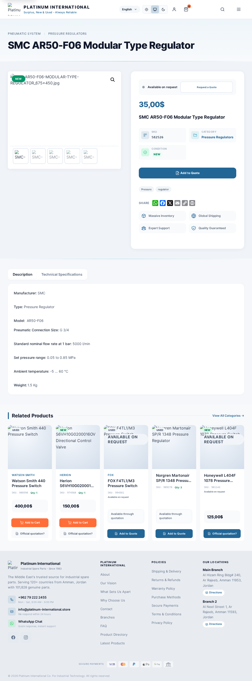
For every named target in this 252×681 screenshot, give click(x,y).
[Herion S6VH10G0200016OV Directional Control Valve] (78, 483)
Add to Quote (128, 533)
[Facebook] (13, 637)
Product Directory (113, 634)
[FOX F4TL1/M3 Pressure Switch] (126, 483)
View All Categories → (228, 415)
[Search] (222, 9)
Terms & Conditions (166, 614)
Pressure (146, 189)
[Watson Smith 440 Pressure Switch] (30, 483)
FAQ (103, 626)
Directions (215, 592)
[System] (155, 9)
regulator (163, 189)
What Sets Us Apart (115, 592)
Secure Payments (165, 605)
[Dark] (163, 9)
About (105, 574)
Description (22, 274)
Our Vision (108, 583)
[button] (112, 79)
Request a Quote (207, 87)
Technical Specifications (61, 274)
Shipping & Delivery (166, 571)
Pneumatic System (24, 33)
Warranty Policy (163, 588)
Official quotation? (32, 533)
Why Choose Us (112, 600)
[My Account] (174, 9)
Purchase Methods (166, 597)
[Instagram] (25, 637)
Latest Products (112, 643)
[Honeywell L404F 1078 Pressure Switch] (222, 483)
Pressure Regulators (67, 33)
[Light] (147, 9)
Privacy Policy (162, 623)
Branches (107, 617)
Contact (106, 609)
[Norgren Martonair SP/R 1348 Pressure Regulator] (174, 483)
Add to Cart (32, 522)
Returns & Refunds (166, 580)
